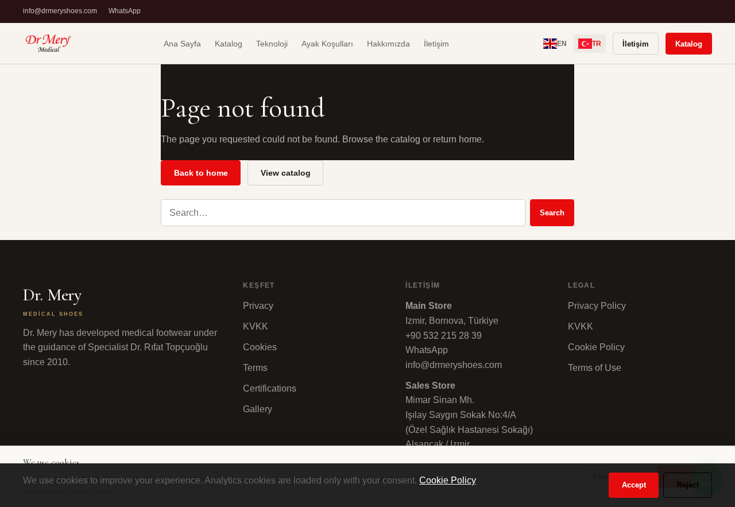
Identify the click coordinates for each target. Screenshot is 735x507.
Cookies (260, 347)
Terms (255, 368)
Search (552, 212)
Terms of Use (594, 368)
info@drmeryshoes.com (60, 11)
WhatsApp (125, 11)
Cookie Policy (596, 347)
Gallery (257, 409)
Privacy (258, 306)
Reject (688, 485)
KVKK (255, 326)
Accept (634, 485)
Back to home (201, 172)
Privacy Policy (597, 306)
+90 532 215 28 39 (443, 335)
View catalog (286, 172)
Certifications (269, 388)
